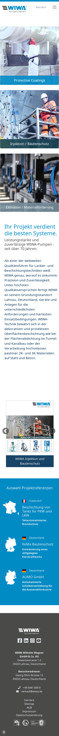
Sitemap (29, 704)
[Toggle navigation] (54, 7)
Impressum (29, 711)
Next (52, 431)
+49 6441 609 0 (31, 687)
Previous (6, 431)
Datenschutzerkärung (29, 715)
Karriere (41, 7)
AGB (29, 707)
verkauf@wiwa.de (31, 691)
